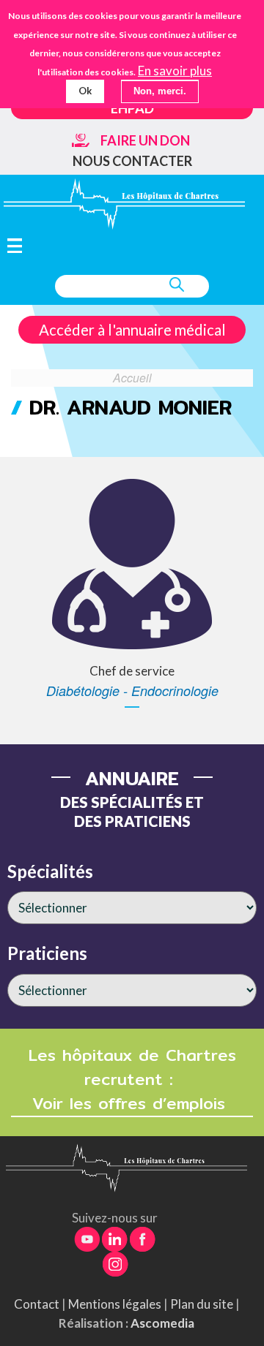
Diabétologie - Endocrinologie (132, 690)
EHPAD (132, 108)
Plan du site (201, 1304)
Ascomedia (162, 1323)
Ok (85, 91)
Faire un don (145, 140)
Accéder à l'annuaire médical (132, 330)
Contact (36, 1304)
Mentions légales (114, 1304)
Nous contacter (132, 160)
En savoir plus (175, 71)
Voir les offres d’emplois (132, 1104)
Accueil (132, 377)
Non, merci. (159, 91)
